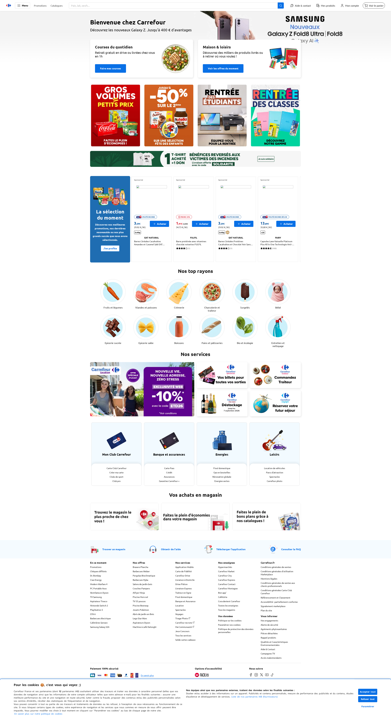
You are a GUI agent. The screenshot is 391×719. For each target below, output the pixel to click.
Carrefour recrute (184, 622)
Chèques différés (98, 571)
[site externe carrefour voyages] (275, 403)
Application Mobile (184, 567)
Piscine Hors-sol (140, 597)
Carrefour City (225, 575)
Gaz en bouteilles (222, 472)
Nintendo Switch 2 (99, 605)
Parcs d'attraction (274, 472)
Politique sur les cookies (229, 620)
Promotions (95, 567)
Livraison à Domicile (185, 579)
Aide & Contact (268, 649)
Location (179, 605)
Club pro (116, 481)
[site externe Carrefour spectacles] (222, 375)
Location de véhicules (274, 468)
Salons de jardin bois (142, 584)
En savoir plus (147, 675)
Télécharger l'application (230, 549)
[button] (22, 5)
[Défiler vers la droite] (293, 219)
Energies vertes (221, 481)
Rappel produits (268, 637)
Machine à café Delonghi (144, 626)
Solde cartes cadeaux (185, 639)
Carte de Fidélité (183, 571)
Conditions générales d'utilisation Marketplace (277, 573)
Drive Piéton (181, 584)
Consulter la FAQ (291, 549)
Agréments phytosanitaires (274, 629)
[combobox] (176, 5)
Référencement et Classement (275, 597)
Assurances (169, 476)
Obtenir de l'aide (171, 549)
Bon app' (222, 592)
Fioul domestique (221, 468)
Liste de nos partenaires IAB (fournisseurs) (254, 696)
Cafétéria (222, 597)
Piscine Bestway (140, 605)
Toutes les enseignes (228, 605)
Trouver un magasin (113, 549)
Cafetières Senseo (99, 622)
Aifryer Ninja (139, 592)
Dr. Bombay (95, 575)
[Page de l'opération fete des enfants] (168, 115)
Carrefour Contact (227, 584)
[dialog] (195, 699)
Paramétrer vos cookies (229, 624)
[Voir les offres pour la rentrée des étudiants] (222, 115)
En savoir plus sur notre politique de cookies (38, 713)
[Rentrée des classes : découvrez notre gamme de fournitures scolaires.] (275, 115)
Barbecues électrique (100, 618)
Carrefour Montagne (228, 588)
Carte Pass (169, 468)
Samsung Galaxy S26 (99, 626)
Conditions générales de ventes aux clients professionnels (278, 584)
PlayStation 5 (96, 609)
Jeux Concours (182, 631)
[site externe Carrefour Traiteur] (275, 375)
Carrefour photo (274, 481)
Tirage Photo (181, 618)
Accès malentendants (271, 657)
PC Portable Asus (98, 588)
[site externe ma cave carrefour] (222, 403)
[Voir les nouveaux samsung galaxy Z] (195, 39)
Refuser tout (368, 699)
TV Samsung (96, 597)
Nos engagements (269, 620)
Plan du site (266, 610)
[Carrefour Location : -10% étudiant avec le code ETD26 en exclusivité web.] (142, 389)
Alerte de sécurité (269, 624)
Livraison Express (183, 588)
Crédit (169, 472)
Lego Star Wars (140, 618)
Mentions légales (269, 578)
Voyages (179, 614)
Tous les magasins (226, 609)
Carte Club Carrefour (116, 468)
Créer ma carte (116, 472)
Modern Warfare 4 (98, 584)
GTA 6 (93, 614)
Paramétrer (367, 706)
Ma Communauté (183, 626)
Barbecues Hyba (140, 579)
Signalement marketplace (273, 606)
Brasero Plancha (140, 567)
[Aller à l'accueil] (8, 5)
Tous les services (183, 635)
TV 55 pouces (139, 601)
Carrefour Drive (182, 575)
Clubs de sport (116, 476)
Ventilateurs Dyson (99, 592)
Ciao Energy (96, 579)
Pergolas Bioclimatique (144, 575)
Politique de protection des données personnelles (235, 630)
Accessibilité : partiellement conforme (279, 601)
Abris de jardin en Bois (143, 614)
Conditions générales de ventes (276, 567)
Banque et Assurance (185, 601)
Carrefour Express (226, 579)
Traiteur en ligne (183, 592)
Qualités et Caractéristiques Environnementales (274, 643)
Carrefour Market (226, 571)
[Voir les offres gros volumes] (115, 115)
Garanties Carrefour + (169, 481)
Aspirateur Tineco (98, 601)
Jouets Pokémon (141, 609)
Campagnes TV (268, 653)
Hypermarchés (225, 567)
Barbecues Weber (141, 571)
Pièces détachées (269, 633)
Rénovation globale (221, 476)
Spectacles (274, 476)
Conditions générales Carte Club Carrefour (276, 592)
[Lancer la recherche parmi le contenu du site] (281, 5)
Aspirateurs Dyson (141, 622)
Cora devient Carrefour (229, 601)
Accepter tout (368, 691)
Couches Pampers (141, 588)
